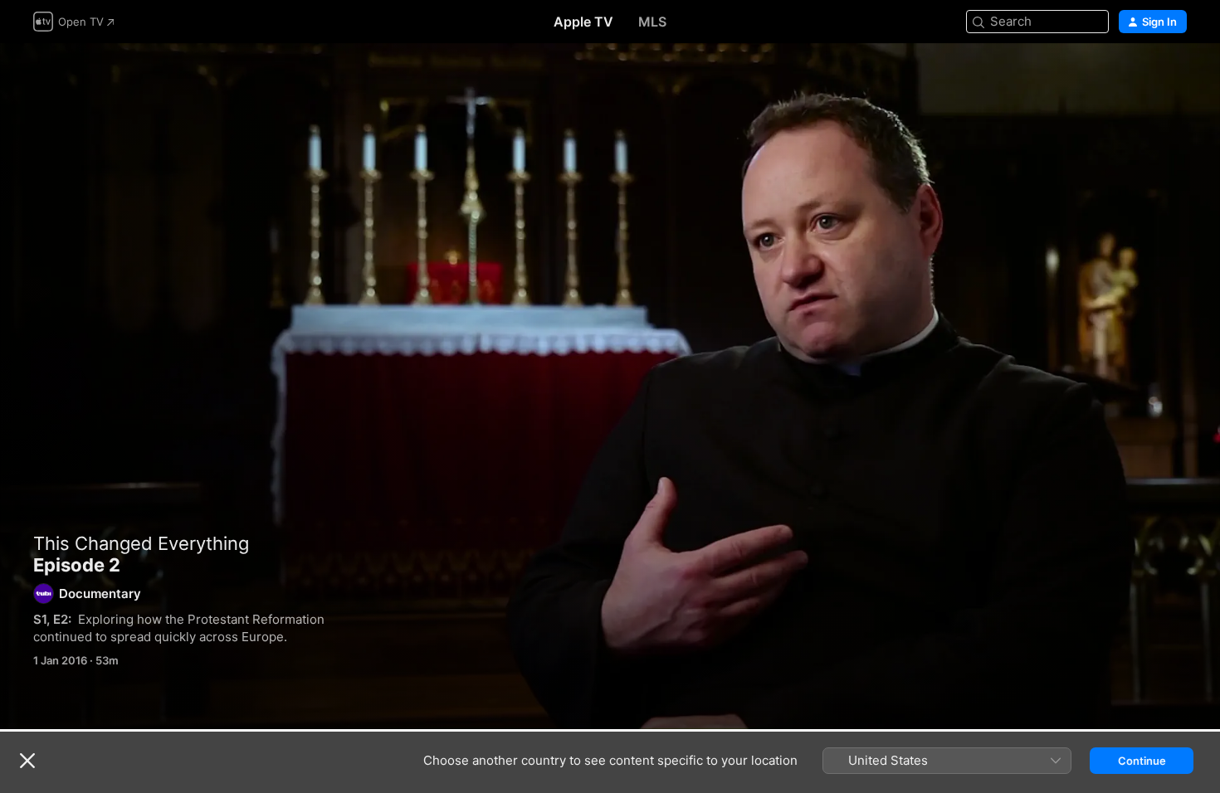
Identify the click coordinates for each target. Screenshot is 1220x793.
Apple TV (583, 21)
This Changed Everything (141, 543)
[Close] (27, 760)
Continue (1142, 760)
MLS (652, 21)
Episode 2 (610, 386)
